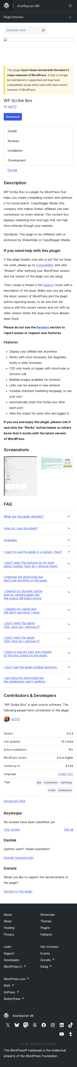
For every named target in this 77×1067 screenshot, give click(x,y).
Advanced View (14, 801)
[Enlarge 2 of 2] (68, 461)
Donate (47, 960)
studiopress (65, 790)
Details (12, 131)
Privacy (9, 934)
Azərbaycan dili (23, 1016)
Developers (11, 960)
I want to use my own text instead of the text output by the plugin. (28, 653)
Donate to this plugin (18, 891)
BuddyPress (14, 999)
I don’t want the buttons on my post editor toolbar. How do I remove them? (31, 564)
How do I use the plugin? (21, 528)
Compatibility (45, 265)
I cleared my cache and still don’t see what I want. (22, 610)
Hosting (9, 928)
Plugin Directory (14, 17)
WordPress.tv (15, 966)
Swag (46, 966)
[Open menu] (71, 5)
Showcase (47, 914)
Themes (45, 921)
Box (39, 782)
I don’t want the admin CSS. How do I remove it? (22, 625)
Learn (7, 947)
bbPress (11, 992)
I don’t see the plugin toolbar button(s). (31, 667)
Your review (12, 829)
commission (51, 782)
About (8, 914)
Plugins (45, 928)
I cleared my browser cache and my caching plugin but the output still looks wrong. (23, 594)
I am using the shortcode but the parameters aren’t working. (25, 679)
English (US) (65, 774)
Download (12, 116)
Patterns (46, 934)
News (8, 921)
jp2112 (12, 106)
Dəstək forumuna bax (18, 857)
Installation (15, 150)
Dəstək (12, 170)
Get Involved (49, 947)
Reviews (13, 141)
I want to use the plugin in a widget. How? (33, 552)
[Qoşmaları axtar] (43, 30)
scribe (51, 790)
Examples (10, 540)
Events (45, 953)
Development (17, 160)
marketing (66, 782)
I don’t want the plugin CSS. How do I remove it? (22, 639)
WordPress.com (16, 979)
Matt (9, 985)
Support (48, 285)
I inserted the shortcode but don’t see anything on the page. (26, 578)
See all (68, 829)
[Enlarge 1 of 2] (32, 461)
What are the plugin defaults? (24, 516)
